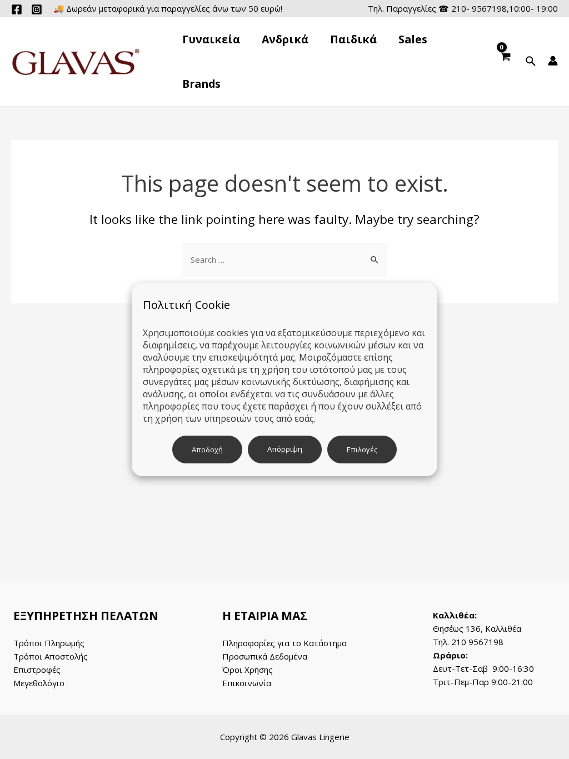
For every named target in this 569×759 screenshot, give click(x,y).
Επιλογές (362, 450)
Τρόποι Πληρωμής (48, 642)
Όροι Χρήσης (247, 669)
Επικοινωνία (246, 682)
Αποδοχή (207, 450)
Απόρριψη (284, 449)
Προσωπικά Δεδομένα (264, 656)
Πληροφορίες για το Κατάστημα (284, 642)
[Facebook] (16, 9)
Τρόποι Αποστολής (50, 656)
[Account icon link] (553, 61)
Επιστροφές (37, 669)
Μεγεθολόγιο (38, 682)
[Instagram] (36, 9)
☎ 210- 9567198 (472, 8)
